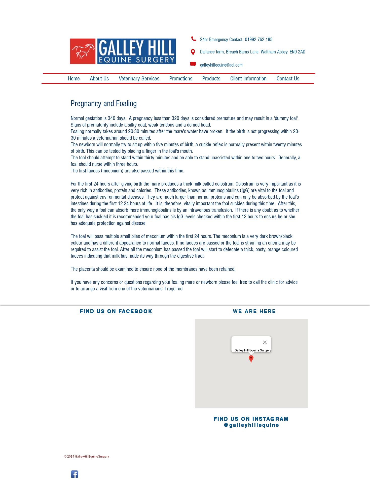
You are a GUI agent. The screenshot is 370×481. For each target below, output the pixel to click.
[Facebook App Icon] (74, 474)
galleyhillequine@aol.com (221, 65)
